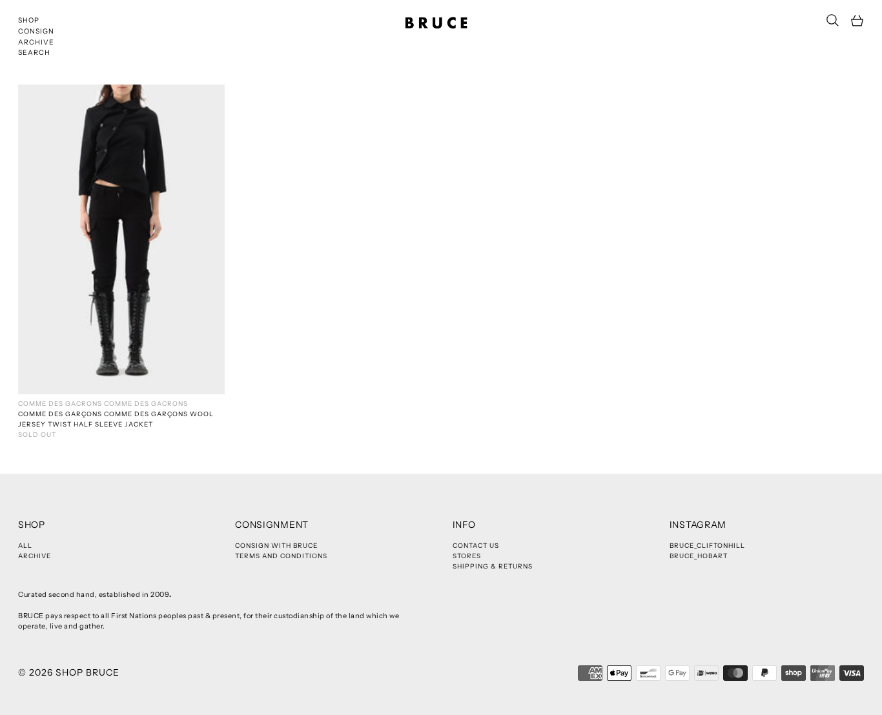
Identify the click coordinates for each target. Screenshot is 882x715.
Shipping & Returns (493, 566)
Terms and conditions (281, 556)
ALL (25, 545)
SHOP (28, 20)
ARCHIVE (36, 42)
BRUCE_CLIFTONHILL (707, 545)
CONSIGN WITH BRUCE (276, 545)
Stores (467, 556)
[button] (832, 20)
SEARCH (34, 52)
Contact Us (476, 545)
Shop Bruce (87, 672)
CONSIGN (36, 31)
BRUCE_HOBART (699, 556)
